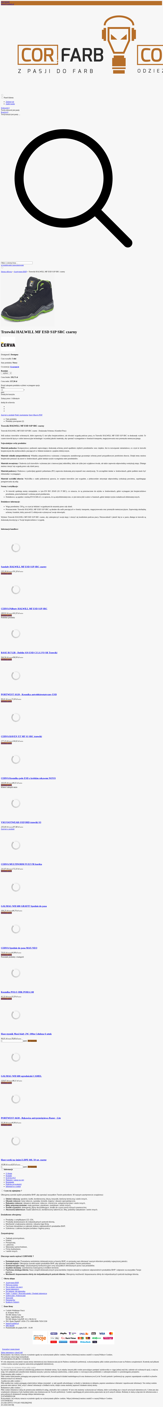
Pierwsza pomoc (12, 1285)
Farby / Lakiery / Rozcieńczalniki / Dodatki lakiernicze (26, 1293)
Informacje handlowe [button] (9, 529)
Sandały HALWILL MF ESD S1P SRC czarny (24, 566)
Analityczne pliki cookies (10, 1381)
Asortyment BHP (12, 1283)
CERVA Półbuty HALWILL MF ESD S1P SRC (24, 608)
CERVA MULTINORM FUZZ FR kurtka (21, 864)
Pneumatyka (10, 1300)
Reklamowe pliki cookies (10, 1388)
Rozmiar (4, 371)
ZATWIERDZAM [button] (8, 1396)
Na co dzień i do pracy (14, 1287)
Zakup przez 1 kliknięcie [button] (10, 398)
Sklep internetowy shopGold (12, 1353)
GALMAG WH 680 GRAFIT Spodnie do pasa (24, 906)
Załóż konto (10, 104)
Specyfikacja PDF (35, 415)
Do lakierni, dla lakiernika (15, 1291)
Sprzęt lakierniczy (12, 1289)
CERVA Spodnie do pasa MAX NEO (19, 948)
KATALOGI (11, 1178)
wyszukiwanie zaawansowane (12, 265)
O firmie (9, 1173)
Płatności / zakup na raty (15, 1180)
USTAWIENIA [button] (7, 1401)
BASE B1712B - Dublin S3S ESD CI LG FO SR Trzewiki (29, 652)
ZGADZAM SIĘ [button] (7, 1405)
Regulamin (10, 1182)
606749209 (5, 2)
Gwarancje (14, 367)
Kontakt (9, 1176)
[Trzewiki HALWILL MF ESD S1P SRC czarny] (28, 326)
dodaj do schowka (8, 402)
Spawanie (9, 1298)
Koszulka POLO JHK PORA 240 (17, 992)
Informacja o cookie (13, 1186)
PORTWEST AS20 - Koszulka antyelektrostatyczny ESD (29, 694)
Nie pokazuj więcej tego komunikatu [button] (15, 1357)
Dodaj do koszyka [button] (8, 394)
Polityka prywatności (14, 1184)
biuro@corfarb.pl (7, 4)
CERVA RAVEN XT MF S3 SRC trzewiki (21, 736)
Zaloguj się (10, 102)
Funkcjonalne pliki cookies (11, 1374)
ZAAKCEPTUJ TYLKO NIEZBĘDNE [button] (16, 1403)
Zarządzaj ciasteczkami (11, 1349)
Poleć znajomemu (21, 415)
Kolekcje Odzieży (12, 1302)
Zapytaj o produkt (7, 415)
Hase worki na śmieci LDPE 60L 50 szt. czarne (23, 1160)
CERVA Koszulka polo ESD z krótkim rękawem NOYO (28, 778)
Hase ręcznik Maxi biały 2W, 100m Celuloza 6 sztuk (26, 1034)
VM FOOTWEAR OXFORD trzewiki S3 (21, 822)
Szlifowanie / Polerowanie (16, 1296)
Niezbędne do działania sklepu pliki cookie (19, 1367)
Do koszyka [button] (32, 1041)
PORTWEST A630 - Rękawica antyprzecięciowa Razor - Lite (31, 1118)
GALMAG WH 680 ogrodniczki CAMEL (21, 1076)
